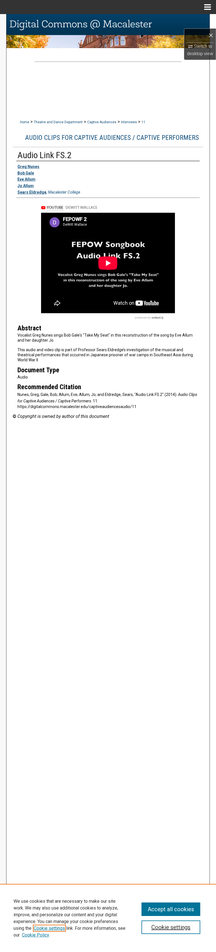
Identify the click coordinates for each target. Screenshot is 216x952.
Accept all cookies (171, 909)
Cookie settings (49, 928)
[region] (108, 918)
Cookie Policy (35, 935)
